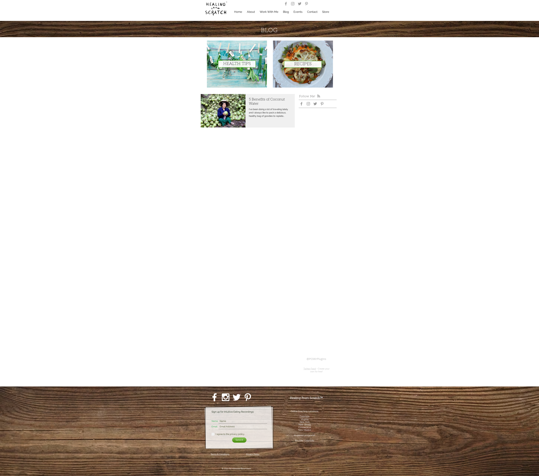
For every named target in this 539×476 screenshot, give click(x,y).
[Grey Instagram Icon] (292, 3)
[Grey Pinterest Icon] (306, 3)
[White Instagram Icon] (225, 399)
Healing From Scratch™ (307, 400)
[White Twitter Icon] (236, 399)
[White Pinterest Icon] (247, 399)
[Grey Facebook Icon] (286, 3)
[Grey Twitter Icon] (299, 3)
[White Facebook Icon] (214, 399)
